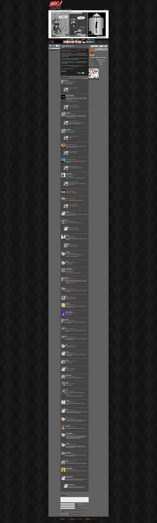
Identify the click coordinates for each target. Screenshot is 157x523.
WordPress (77, 519)
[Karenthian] (63, 330)
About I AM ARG (52, 9)
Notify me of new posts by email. (74, 515)
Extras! (65, 9)
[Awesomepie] (63, 146)
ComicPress (83, 519)
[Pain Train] (96, 70)
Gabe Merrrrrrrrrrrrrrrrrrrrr (71, 197)
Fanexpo (100, 64)
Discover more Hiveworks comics (58, 42)
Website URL (77, 508)
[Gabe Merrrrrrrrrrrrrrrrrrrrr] (63, 200)
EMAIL (76, 505)
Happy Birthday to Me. (68, 46)
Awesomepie (68, 143)
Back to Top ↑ (94, 519)
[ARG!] (66, 91)
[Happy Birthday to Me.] (78, 37)
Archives (60, 9)
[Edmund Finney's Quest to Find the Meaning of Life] (91, 75)
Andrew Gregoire (67, 519)
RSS (105, 9)
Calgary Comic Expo (101, 61)
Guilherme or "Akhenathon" (71, 287)
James (67, 158)
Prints (70, 9)
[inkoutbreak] (63, 193)
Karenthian (68, 327)
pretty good (78, 51)
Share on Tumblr (79, 73)
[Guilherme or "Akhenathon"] (63, 291)
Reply (77, 81)
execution (74, 53)
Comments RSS (85, 78)
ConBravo (100, 62)
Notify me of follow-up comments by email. (76, 513)
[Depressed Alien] (96, 75)
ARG (63, 47)
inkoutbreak (68, 190)
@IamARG (80, 66)
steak (75, 61)
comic (64, 76)
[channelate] (91, 70)
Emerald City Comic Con (101, 59)
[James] (63, 161)
